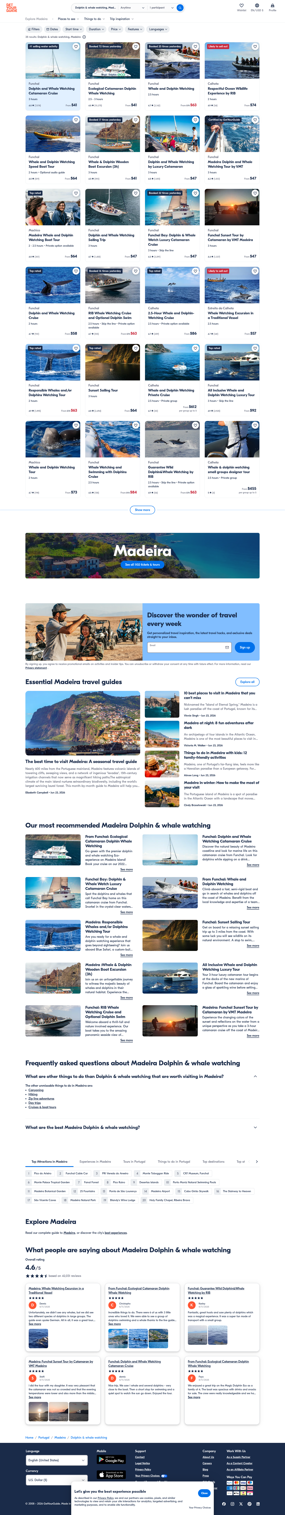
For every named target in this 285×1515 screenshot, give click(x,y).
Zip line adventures (41, 1098)
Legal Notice (142, 1463)
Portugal (43, 1437)
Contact (140, 1457)
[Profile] (272, 5)
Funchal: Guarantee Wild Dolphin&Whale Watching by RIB (216, 1291)
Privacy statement (36, 668)
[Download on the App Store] (111, 1475)
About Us (208, 1457)
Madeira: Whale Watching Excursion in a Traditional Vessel (56, 1291)
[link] (52, 76)
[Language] (257, 5)
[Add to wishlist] (76, 46)
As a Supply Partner (238, 1457)
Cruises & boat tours (42, 1107)
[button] (52, 76)
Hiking (32, 1094)
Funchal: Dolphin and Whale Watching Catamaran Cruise (134, 1364)
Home (29, 1437)
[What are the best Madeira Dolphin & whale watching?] (255, 1127)
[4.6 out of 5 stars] (37, 1275)
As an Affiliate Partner (240, 1469)
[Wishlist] (241, 5)
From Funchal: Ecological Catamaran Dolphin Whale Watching (138, 1291)
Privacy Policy (143, 1469)
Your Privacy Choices (147, 1475)
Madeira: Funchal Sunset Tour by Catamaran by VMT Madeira (61, 1364)
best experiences (116, 1233)
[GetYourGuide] (11, 8)
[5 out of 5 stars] (63, 1298)
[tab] (49, 1161)
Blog (205, 1469)
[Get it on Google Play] (111, 1460)
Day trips (34, 1103)
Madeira (69, 1233)
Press (206, 1475)
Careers (207, 1463)
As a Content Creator (239, 1463)
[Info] (84, 37)
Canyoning (35, 1090)
